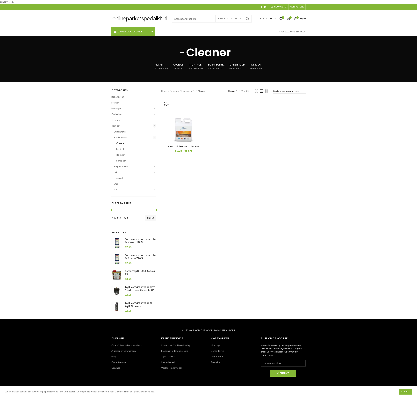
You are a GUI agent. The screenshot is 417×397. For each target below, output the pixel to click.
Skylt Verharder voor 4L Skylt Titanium (138, 304)
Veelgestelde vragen (171, 367)
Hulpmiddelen (121, 166)
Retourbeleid (168, 362)
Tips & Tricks (168, 356)
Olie (116, 183)
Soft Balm (121, 160)
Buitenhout (120, 131)
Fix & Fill (120, 148)
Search (247, 18)
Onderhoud (117, 114)
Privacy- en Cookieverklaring (175, 345)
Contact (115, 367)
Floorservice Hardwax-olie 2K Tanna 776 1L (140, 257)
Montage (116, 108)
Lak (115, 172)
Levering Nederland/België (174, 350)
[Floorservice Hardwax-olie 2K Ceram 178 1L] (116, 243)
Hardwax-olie (120, 137)
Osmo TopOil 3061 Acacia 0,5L (139, 273)
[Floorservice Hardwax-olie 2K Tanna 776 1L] (116, 259)
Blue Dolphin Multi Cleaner (183, 146)
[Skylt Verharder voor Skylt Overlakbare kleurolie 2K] (116, 291)
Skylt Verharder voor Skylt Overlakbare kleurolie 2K (139, 289)
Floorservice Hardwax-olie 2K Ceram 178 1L (140, 241)
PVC (116, 189)
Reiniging (215, 362)
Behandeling (117, 96)
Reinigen (115, 125)
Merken (115, 102)
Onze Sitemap (118, 362)
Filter (150, 218)
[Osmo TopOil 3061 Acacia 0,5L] (116, 275)
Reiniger (120, 154)
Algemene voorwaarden (123, 350)
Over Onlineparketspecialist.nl (127, 345)
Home (164, 91)
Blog (113, 356)
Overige (115, 119)
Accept (405, 391)
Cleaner (120, 143)
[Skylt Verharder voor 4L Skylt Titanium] (116, 306)
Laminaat (118, 177)
